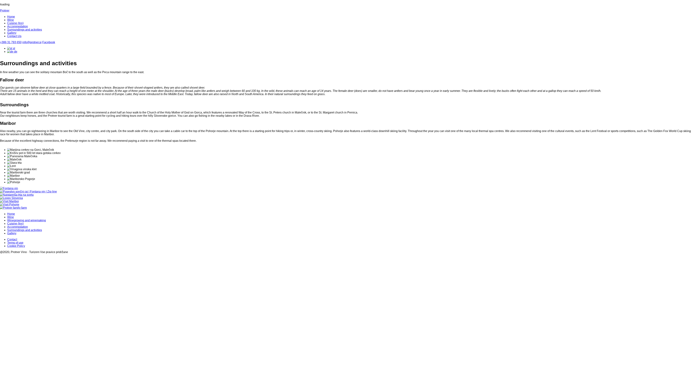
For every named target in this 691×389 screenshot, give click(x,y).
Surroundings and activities (24, 29)
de (15, 51)
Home (11, 16)
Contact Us (14, 36)
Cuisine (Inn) (15, 23)
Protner (4, 10)
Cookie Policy (16, 245)
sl (13, 48)
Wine (10, 19)
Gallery (11, 32)
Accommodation (17, 26)
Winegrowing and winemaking (26, 220)
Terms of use (15, 242)
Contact (12, 239)
